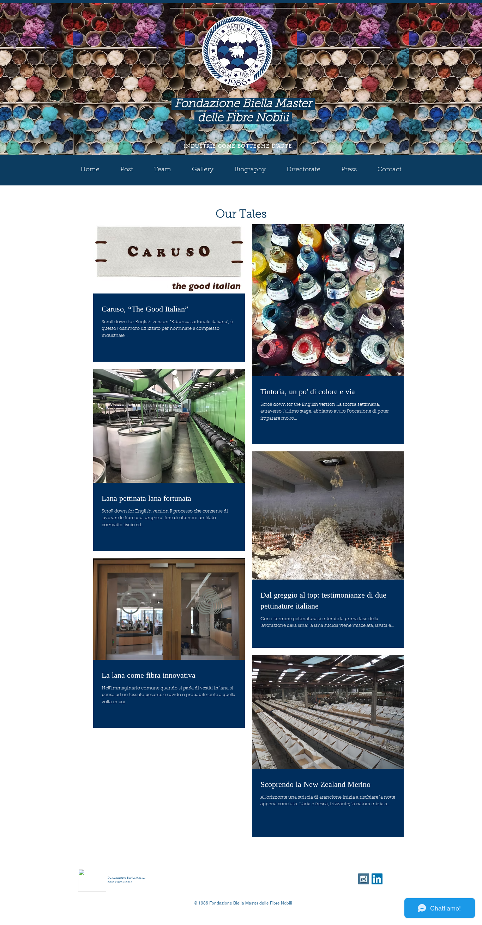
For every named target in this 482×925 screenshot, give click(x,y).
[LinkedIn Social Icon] (377, 878)
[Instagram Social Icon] (363, 878)
